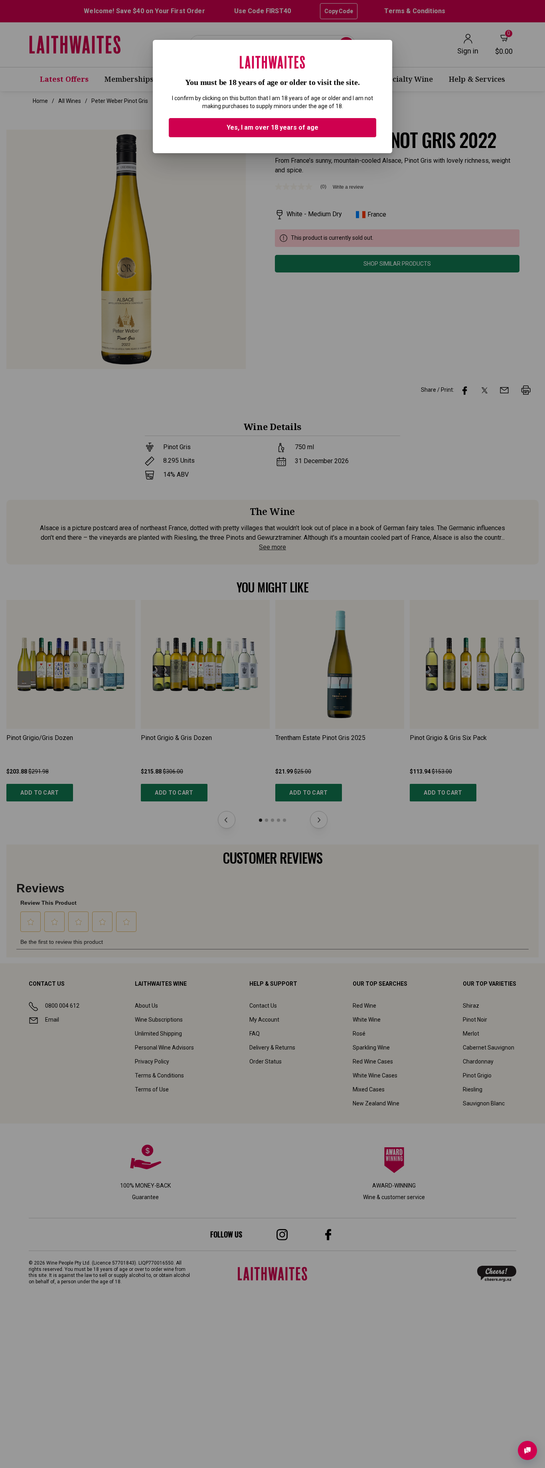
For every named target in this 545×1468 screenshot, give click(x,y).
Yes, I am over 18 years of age (272, 127)
